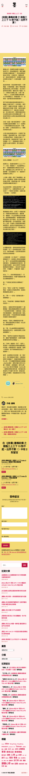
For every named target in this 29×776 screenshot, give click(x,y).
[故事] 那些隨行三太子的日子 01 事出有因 (14, 639)
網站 (5, 760)
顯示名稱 (4, 521)
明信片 (6, 758)
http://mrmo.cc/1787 (8, 469)
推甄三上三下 (15, 13)
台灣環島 (21, 749)
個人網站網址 (5, 536)
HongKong (20, 744)
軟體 (12, 764)
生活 (21, 13)
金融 (16, 763)
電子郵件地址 (6, 529)
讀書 (24, 760)
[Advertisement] (14, 38)
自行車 (16, 760)
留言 (3, 506)
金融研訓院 (21, 764)
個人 (3, 749)
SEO (14, 746)
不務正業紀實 (11, 773)
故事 (12, 397)
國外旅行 (4, 755)
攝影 (17, 755)
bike (7, 743)
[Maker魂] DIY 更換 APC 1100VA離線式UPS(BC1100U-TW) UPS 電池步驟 (14, 681)
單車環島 (18, 751)
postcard (11, 746)
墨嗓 (7, 26)
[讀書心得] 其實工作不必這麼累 (11, 610)
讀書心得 (6, 763)
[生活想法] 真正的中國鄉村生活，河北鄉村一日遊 (14, 669)
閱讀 (26, 764)
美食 (7, 760)
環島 (15, 757)
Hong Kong (13, 744)
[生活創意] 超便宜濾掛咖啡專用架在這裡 (14, 591)
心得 (13, 754)
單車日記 (10, 751)
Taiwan (19, 746)
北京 (9, 749)
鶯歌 (6, 766)
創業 (6, 749)
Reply (3, 472)
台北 (13, 749)
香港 (3, 766)
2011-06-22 (15, 26)
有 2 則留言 (24, 26)
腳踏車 (11, 760)
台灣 (16, 749)
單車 (4, 751)
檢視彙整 (5, 419)
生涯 (2, 760)
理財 (11, 757)
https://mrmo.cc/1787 (8, 484)
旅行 (3, 757)
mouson (6, 397)
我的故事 (9, 13)
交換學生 (24, 746)
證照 (20, 760)
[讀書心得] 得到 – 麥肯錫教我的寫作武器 (14, 596)
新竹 (25, 755)
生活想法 (23, 758)
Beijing (3, 744)
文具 (23, 755)
